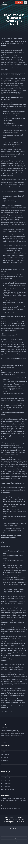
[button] (25, 2)
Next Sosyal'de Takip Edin (7, 789)
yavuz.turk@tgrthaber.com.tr (12, 659)
